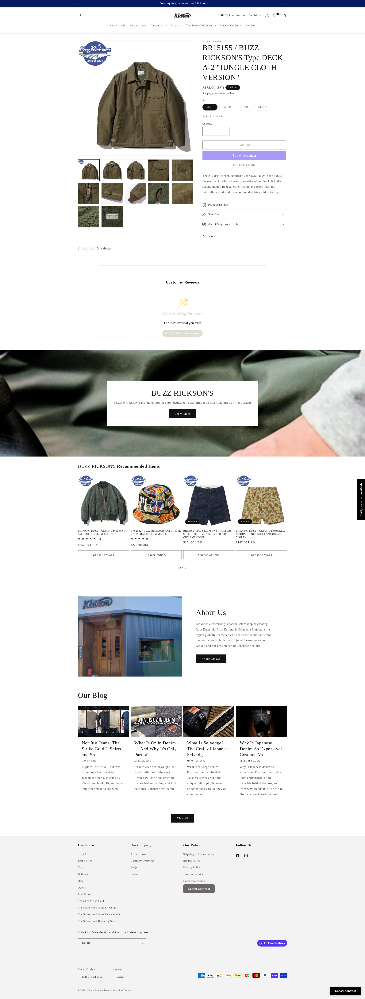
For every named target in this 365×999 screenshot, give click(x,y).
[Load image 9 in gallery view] (159, 193)
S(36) (211, 107)
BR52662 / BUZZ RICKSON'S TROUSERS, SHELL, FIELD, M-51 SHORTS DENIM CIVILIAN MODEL (207, 534)
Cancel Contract (199, 888)
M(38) (229, 107)
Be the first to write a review (182, 333)
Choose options (103, 554)
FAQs (134, 867)
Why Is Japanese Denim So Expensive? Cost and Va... (261, 748)
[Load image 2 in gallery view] (112, 170)
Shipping (207, 93)
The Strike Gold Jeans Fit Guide (97, 907)
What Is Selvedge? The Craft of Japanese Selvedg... (208, 748)
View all (182, 567)
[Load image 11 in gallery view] (88, 217)
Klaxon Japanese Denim (99, 990)
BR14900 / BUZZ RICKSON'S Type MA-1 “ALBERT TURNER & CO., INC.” (101, 532)
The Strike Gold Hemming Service (98, 921)
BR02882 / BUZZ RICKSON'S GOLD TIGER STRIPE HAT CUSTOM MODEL (156, 532)
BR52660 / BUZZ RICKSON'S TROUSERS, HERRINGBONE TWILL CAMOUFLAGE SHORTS (260, 534)
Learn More (182, 413)
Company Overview (142, 860)
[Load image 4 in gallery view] (159, 170)
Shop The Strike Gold (91, 901)
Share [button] (210, 236)
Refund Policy (191, 860)
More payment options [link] (244, 165)
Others (82, 887)
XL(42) (264, 107)
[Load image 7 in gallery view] (112, 193)
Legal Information (194, 881)
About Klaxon (211, 659)
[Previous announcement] (79, 3)
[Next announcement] (286, 3)
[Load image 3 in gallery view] (135, 170)
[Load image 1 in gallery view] (88, 170)
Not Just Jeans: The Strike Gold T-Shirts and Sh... (101, 748)
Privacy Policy (192, 867)
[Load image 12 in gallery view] (112, 217)
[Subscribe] (142, 942)
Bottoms (83, 874)
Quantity (207, 123)
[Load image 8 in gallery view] (135, 193)
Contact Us (137, 874)
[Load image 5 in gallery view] (182, 170)
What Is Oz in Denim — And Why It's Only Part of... (155, 748)
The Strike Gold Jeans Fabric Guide (99, 914)
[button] (82, 15)
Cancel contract (345, 991)
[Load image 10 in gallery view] (182, 193)
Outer (81, 881)
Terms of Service (193, 874)
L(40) (246, 107)
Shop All (83, 854)
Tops (80, 867)
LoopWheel (84, 894)
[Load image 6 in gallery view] (88, 193)
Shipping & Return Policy (198, 854)
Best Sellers (85, 860)
